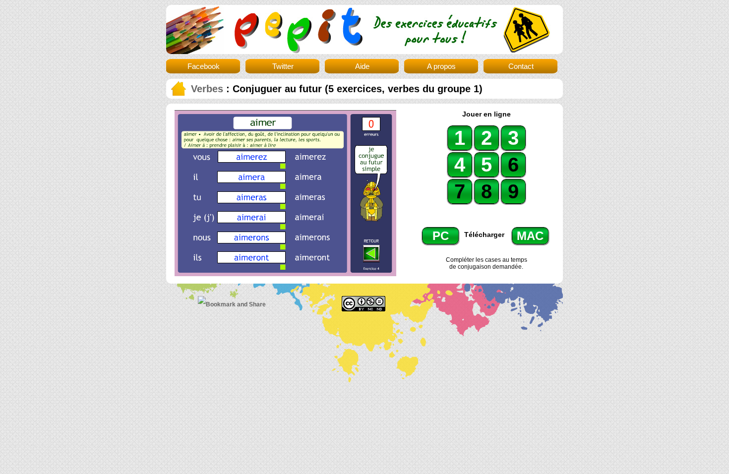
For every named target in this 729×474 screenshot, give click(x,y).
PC (440, 235)
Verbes (207, 88)
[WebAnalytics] (495, 301)
